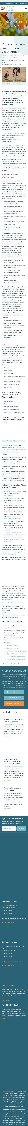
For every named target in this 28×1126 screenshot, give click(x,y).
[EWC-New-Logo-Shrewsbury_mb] (8, 8)
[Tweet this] (11, 663)
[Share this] (7, 663)
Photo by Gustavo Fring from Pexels (11, 83)
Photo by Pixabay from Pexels (10, 441)
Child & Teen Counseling (17, 55)
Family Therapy (13, 57)
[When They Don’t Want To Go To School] (14, 728)
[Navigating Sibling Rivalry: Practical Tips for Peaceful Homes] (14, 762)
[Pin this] (15, 663)
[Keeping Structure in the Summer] (14, 798)
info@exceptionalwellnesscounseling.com (14, 687)
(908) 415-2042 (10, 685)
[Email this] (4, 663)
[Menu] (26, 8)
